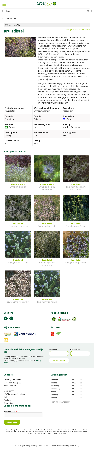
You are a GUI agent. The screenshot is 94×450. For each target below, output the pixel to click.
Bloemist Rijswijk (10, 430)
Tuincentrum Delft (69, 430)
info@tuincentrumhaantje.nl (14, 394)
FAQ (5, 397)
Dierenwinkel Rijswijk (36, 430)
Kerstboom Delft (54, 431)
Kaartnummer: (10, 411)
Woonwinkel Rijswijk (81, 431)
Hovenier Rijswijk (58, 430)
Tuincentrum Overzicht (60, 446)
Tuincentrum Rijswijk (81, 430)
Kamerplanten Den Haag (27, 431)
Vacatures (7, 400)
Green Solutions (44, 446)
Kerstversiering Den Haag (67, 431)
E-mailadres (75, 349)
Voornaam (53, 349)
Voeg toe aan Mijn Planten (78, 29)
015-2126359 (9, 391)
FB (6, 318)
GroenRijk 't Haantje (12, 380)
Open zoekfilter (14, 25)
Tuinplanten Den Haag (12, 431)
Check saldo (12, 422)
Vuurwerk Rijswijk (46, 433)
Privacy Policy (74, 446)
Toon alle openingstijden (60, 402)
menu (4, 4)
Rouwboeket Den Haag (22, 430)
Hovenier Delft (48, 430)
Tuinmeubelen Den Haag (42, 431)
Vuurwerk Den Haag (34, 433)
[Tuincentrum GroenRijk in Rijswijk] (47, 4)
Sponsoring (8, 403)
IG (11, 318)
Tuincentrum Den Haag (59, 433)
